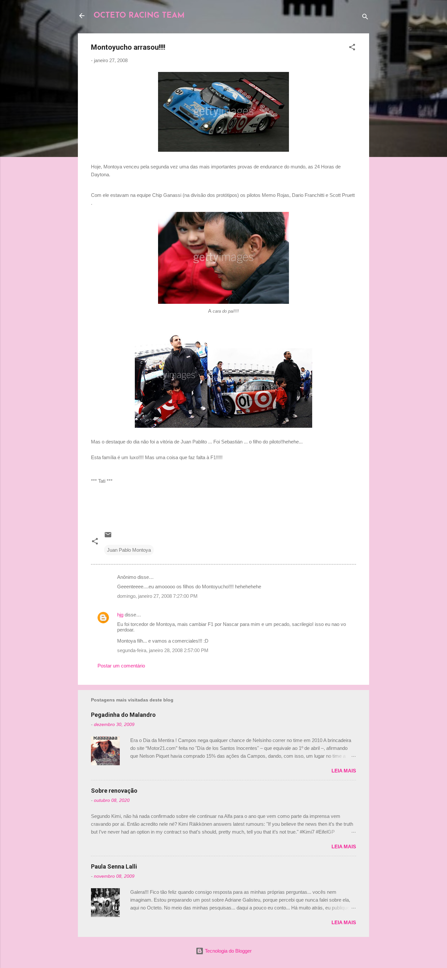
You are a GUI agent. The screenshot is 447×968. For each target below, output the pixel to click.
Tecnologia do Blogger (228, 951)
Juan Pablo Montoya (129, 550)
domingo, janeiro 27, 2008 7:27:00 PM (157, 596)
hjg (120, 614)
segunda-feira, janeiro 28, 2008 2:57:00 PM (162, 650)
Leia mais (343, 770)
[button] (352, 48)
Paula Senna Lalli (114, 866)
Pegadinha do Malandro (123, 714)
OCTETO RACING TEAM (139, 16)
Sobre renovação (114, 790)
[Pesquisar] (365, 18)
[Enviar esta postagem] (108, 537)
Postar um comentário (121, 665)
